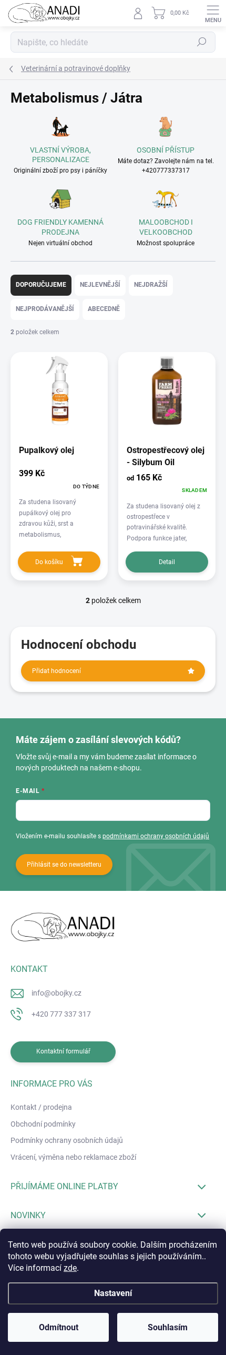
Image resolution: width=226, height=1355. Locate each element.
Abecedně (104, 309)
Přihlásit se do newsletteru (64, 864)
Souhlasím (168, 1327)
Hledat (201, 42)
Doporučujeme (41, 284)
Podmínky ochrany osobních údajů (67, 1140)
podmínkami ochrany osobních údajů (155, 836)
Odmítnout (58, 1327)
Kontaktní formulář (63, 1051)
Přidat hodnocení (56, 671)
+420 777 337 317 (61, 1014)
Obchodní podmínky (43, 1124)
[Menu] (213, 13)
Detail (167, 562)
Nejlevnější (100, 284)
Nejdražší (151, 284)
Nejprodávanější (45, 309)
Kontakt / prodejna (41, 1107)
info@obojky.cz (56, 993)
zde (70, 1268)
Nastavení (113, 1293)
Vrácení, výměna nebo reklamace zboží (73, 1157)
